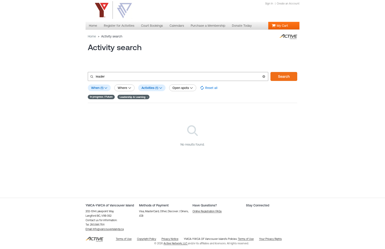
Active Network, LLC (176, 243)
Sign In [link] (269, 3)
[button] (263, 76)
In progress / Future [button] (101, 96)
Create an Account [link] (288, 3)
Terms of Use (246, 239)
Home (92, 36)
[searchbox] (178, 76)
